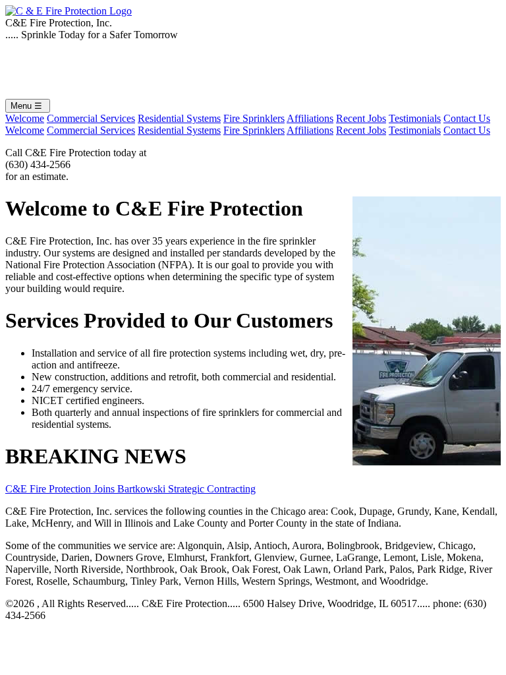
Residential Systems (179, 118)
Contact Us (466, 118)
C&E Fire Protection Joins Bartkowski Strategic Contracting (130, 488)
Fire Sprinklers (254, 118)
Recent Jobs (361, 118)
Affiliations (310, 118)
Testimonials (415, 118)
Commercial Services (91, 118)
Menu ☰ (28, 106)
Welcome (24, 118)
